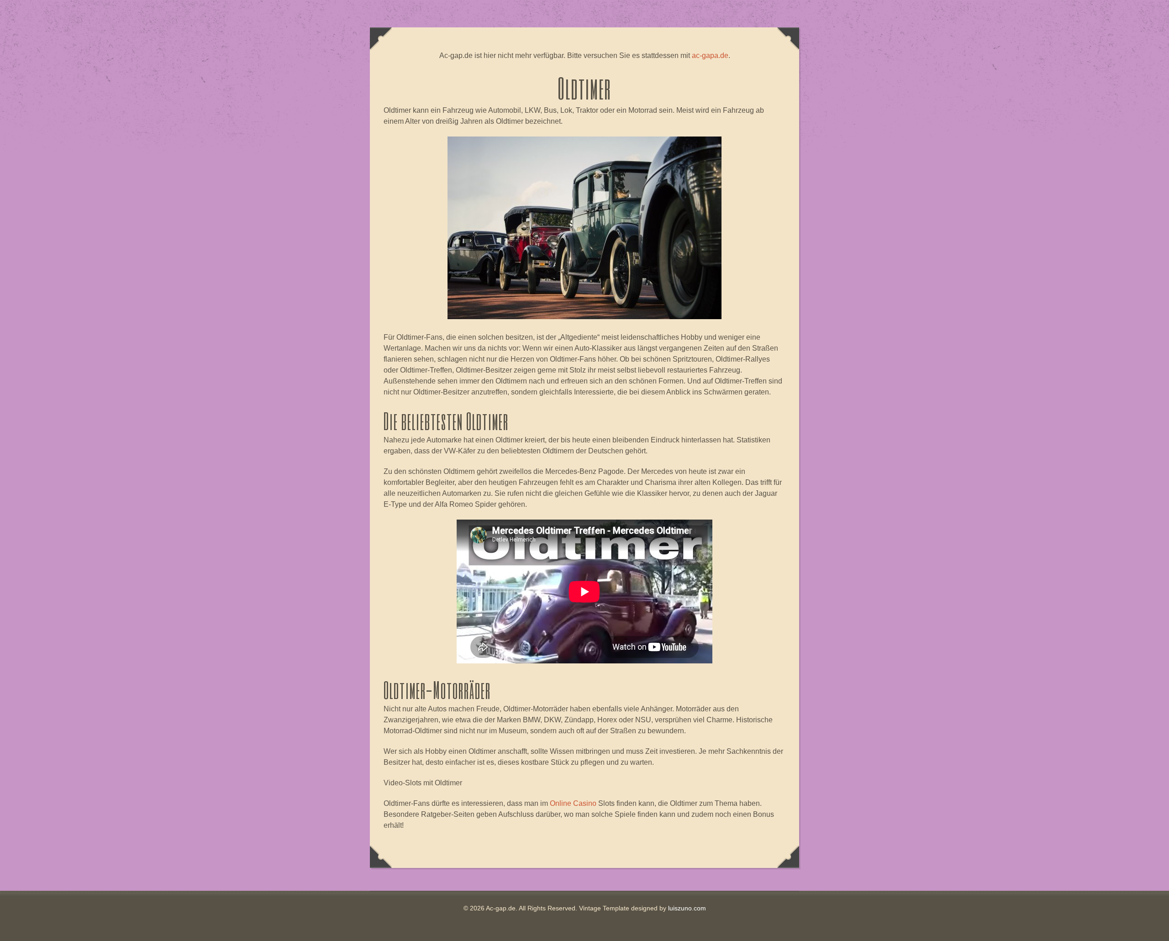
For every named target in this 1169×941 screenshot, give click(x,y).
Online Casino (573, 803)
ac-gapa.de (710, 55)
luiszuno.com (687, 908)
